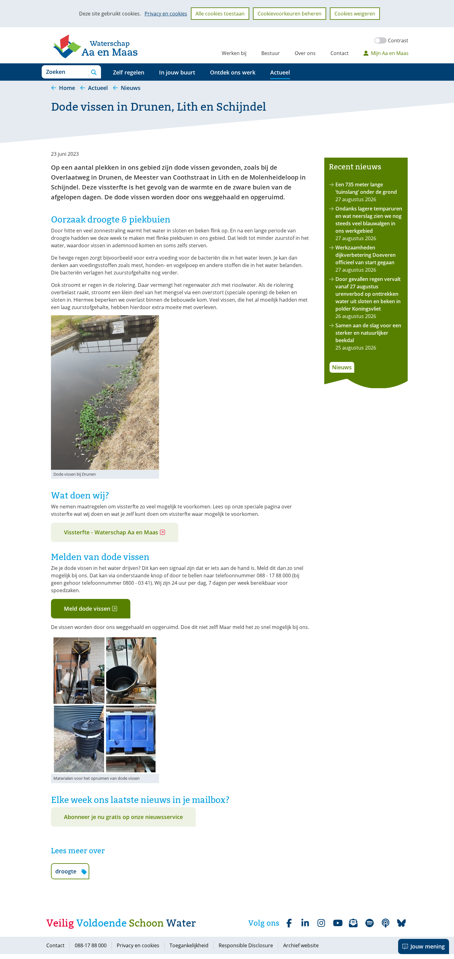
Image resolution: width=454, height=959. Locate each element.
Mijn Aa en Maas (390, 53)
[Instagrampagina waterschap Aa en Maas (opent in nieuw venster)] (321, 923)
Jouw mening (427, 946)
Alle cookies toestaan (220, 13)
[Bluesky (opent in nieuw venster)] (401, 923)
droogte (72, 873)
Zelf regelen (128, 72)
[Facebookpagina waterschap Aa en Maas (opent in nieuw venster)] (289, 923)
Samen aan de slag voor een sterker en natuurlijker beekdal (368, 333)
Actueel (280, 72)
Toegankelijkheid (189, 945)
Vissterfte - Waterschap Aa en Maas (121, 535)
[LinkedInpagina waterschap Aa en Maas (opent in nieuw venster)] (305, 923)
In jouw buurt (177, 72)
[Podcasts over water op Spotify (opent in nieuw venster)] (385, 923)
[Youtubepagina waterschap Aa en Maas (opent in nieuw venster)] (337, 923)
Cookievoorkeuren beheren (290, 13)
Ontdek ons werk (232, 72)
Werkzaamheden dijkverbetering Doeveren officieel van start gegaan (365, 255)
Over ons (305, 53)
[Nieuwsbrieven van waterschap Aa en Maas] (353, 923)
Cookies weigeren (354, 13)
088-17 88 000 (91, 945)
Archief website (301, 945)
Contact (339, 53)
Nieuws (342, 367)
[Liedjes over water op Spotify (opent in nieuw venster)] (369, 923)
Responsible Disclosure (246, 945)
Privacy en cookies (166, 13)
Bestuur (270, 53)
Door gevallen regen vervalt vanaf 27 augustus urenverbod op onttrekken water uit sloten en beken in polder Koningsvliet (368, 294)
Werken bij (234, 53)
